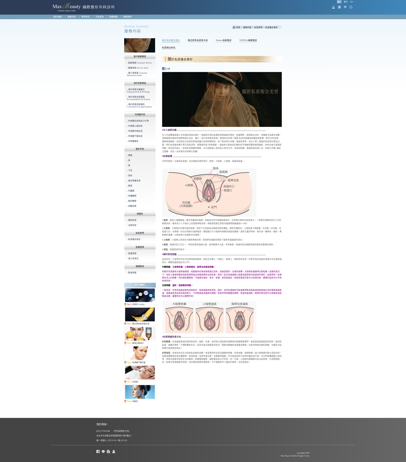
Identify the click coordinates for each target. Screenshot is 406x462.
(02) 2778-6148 (103, 431)
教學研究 (86, 17)
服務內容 (72, 17)
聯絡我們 (127, 17)
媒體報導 (113, 17)
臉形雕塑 (132, 201)
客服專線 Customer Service (140, 63)
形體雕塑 (132, 196)
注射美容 (132, 225)
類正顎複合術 (134, 181)
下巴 (130, 170)
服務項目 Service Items (138, 68)
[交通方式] (113, 451)
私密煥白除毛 (168, 47)
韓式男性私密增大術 (198, 40)
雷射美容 (132, 220)
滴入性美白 (133, 258)
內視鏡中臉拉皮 (135, 131)
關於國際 (58, 17)
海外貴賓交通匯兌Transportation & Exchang (138, 90)
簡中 (346, 2)
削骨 (130, 175)
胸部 (130, 186)
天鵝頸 (131, 191)
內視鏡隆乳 (133, 141)
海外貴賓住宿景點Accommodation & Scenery (138, 98)
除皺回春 (132, 206)
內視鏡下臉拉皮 (135, 136)
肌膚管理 (132, 253)
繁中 (339, 2)
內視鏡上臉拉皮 (135, 126)
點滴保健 (132, 273)
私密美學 (258, 27)
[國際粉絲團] (103, 451)
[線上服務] (108, 451)
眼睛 (130, 155)
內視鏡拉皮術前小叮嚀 (138, 121)
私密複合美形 (271, 27)
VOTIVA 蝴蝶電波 (248, 40)
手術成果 (99, 17)
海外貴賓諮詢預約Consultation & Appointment (139, 105)
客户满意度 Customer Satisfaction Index (137, 74)
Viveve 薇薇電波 (223, 40)
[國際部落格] (98, 451)
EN (351, 2)
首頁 (238, 27)
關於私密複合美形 (171, 40)
